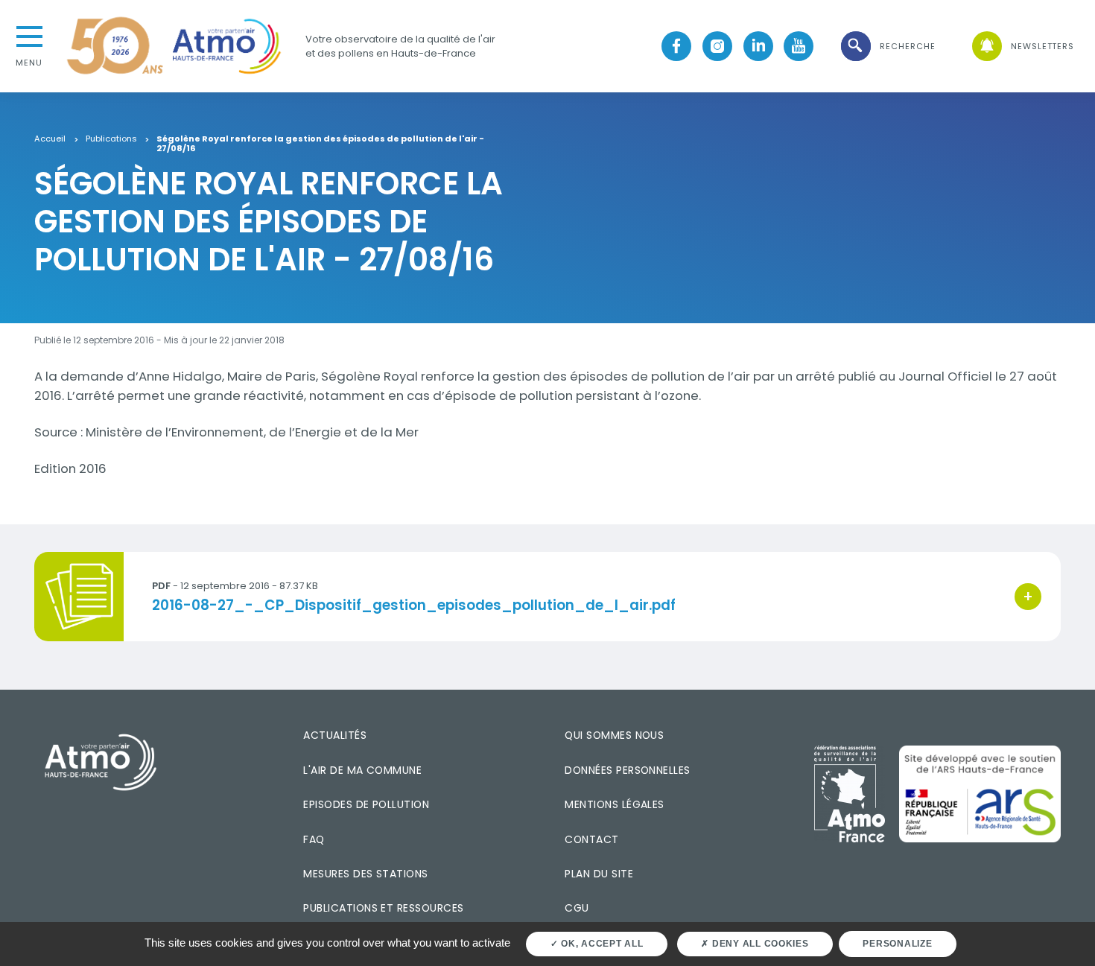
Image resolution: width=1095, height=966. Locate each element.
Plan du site (599, 873)
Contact (591, 839)
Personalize (897, 943)
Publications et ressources (383, 907)
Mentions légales (614, 804)
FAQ (313, 839)
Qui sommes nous (614, 735)
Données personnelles (627, 770)
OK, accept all (600, 943)
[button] (887, 46)
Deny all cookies (759, 943)
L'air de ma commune (362, 770)
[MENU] (29, 35)
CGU (576, 907)
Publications (111, 139)
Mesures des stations (365, 873)
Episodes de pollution (366, 804)
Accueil (50, 139)
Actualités (334, 735)
